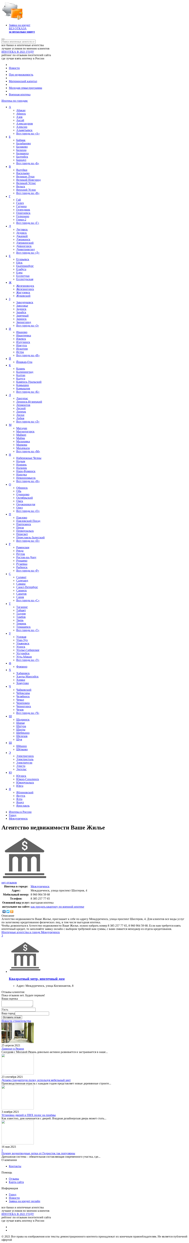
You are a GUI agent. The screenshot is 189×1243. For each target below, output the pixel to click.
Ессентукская (24, 279)
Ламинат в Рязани (12, 1048)
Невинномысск (26, 477)
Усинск (20, 646)
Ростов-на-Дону (26, 557)
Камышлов (23, 388)
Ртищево (21, 560)
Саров (20, 597)
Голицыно (22, 216)
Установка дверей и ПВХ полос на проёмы (28, 1115)
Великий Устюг (26, 183)
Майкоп (21, 434)
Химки (20, 679)
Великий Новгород (28, 179)
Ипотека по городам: (14, 100)
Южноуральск (25, 782)
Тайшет (21, 610)
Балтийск (22, 156)
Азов (19, 116)
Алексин (21, 126)
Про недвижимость (21, 74)
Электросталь (24, 759)
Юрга (19, 785)
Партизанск (23, 524)
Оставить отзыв (12, 1017)
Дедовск (21, 232)
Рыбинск (22, 567)
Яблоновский (24, 792)
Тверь (19, 620)
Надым (20, 461)
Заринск (21, 318)
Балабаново (23, 143)
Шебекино (23, 732)
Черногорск (23, 706)
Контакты (15, 1166)
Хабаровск (23, 673)
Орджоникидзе (25, 504)
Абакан (20, 110)
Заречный (22, 315)
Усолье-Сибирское (27, 650)
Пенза (20, 527)
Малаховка (23, 441)
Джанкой (22, 236)
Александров (24, 123)
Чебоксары (23, 693)
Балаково (22, 146)
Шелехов (22, 736)
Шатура (21, 726)
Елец (19, 272)
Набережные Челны (28, 458)
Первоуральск (25, 530)
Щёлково (22, 749)
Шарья (20, 722)
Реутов (20, 554)
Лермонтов (23, 405)
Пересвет (22, 534)
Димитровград (25, 249)
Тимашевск (23, 626)
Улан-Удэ (22, 640)
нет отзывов (9, 882)
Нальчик (21, 467)
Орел (19, 507)
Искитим (22, 348)
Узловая (21, 636)
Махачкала (23, 448)
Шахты (20, 729)
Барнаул (21, 160)
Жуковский (23, 295)
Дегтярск (22, 229)
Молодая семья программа (25, 87)
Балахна (21, 150)
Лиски (20, 414)
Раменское (22, 547)
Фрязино (21, 666)
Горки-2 (21, 219)
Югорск (21, 775)
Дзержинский (25, 242)
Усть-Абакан (24, 656)
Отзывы (14, 1178)
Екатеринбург (25, 265)
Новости (14, 68)
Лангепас (22, 398)
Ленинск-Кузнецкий (29, 401)
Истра (20, 352)
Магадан (21, 428)
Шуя (19, 739)
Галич (20, 203)
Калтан (20, 375)
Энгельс (21, 769)
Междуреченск (40, 886)
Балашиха (22, 153)
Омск (19, 501)
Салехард (22, 580)
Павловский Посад (28, 520)
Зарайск (21, 312)
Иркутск (21, 345)
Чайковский (23, 689)
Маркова (21, 444)
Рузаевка (21, 563)
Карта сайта (16, 1182)
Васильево (23, 173)
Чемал (20, 699)
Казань (20, 368)
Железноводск (25, 285)
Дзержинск (23, 239)
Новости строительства (16, 1020)
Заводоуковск (24, 302)
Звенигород (23, 322)
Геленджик (23, 209)
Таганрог (22, 607)
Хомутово (22, 683)
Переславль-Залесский (30, 537)
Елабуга (21, 269)
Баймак (20, 140)
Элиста (20, 765)
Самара (20, 583)
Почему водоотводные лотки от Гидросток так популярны (38, 1153)
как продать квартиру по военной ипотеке (57, 906)
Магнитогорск (25, 431)
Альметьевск (24, 130)
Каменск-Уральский (29, 381)
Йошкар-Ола (24, 361)
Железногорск (25, 289)
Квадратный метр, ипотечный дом (37, 979)
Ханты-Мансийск (27, 676)
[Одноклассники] (12, 911)
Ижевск (21, 338)
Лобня (20, 418)
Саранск (21, 590)
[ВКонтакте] (4, 911)
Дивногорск (24, 246)
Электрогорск (25, 756)
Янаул (20, 802)
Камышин (22, 385)
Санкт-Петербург (27, 587)
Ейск (19, 262)
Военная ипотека (19, 94)
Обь (18, 491)
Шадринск (23, 719)
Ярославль (23, 805)
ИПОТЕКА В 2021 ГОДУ (17, 51)
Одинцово (22, 494)
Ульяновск (22, 643)
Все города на (28, 133)
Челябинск (23, 696)
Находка (21, 474)
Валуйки (21, 169)
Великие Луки (25, 176)
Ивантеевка (23, 335)
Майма (20, 438)
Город (12, 1194)
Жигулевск (23, 292)
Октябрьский (24, 497)
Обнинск (22, 487)
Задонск (21, 309)
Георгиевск (23, 212)
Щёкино (21, 746)
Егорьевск (22, 259)
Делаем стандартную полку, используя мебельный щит (36, 1080)
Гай (18, 199)
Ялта (19, 799)
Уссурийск (23, 653)
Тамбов (21, 616)
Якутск (20, 795)
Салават (21, 577)
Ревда (19, 550)
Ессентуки (23, 275)
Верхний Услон (26, 189)
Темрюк (21, 623)
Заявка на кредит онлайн (24, 1201)
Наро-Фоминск (25, 471)
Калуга (20, 378)
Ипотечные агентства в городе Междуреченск (30, 932)
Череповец (23, 703)
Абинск (21, 113)
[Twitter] (8, 911)
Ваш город (8, 1013)
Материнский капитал (23, 81)
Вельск (20, 186)
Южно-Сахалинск (27, 779)
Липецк (21, 411)
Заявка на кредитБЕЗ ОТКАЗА (22, 28)
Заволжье (22, 305)
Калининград (24, 371)
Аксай (20, 120)
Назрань (21, 464)
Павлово (21, 517)
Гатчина (21, 206)
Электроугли (24, 762)
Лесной (21, 408)
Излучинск (23, 342)
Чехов (20, 709)
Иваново (21, 332)
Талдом (21, 613)
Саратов (21, 593)
